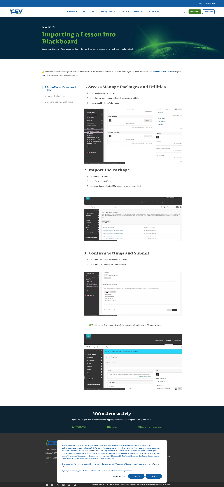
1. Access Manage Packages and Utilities (60, 88)
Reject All (154, 476)
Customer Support (53, 463)
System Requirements (146, 484)
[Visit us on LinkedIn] (52, 485)
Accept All (136, 476)
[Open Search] (184, 11)
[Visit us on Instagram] (58, 485)
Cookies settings (119, 476)
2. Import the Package (55, 96)
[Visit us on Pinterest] (69, 485)
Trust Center (166, 484)
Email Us (113, 427)
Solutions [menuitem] (71, 12)
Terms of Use (134, 484)
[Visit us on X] (63, 485)
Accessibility (158, 484)
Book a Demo (208, 12)
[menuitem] (200, 3)
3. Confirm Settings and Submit (59, 101)
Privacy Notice (94, 451)
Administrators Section (163, 71)
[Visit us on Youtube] (74, 485)
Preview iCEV (194, 12)
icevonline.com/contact (151, 427)
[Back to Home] (16, 11)
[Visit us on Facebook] (47, 485)
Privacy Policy (124, 484)
